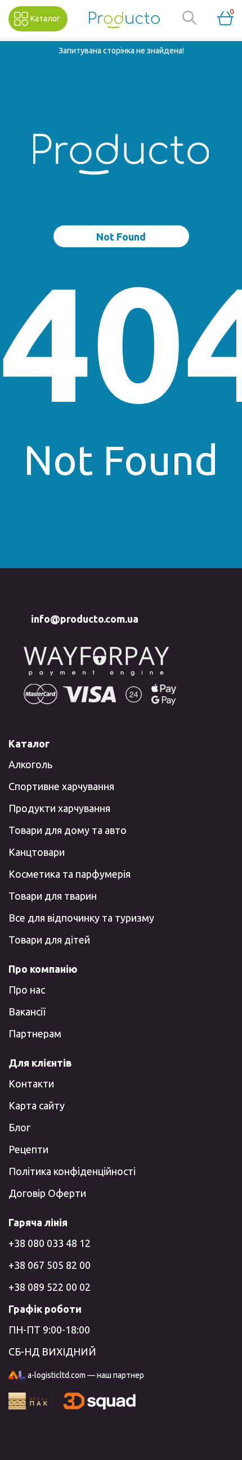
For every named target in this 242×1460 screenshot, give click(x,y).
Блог (19, 1127)
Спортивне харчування (61, 786)
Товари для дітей (49, 939)
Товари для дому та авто (67, 830)
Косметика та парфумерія (69, 873)
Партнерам (34, 1033)
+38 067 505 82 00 (49, 1265)
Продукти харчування (59, 808)
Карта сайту (36, 1105)
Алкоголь (30, 764)
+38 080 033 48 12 (49, 1243)
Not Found (121, 236)
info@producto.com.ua (84, 618)
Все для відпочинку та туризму (81, 917)
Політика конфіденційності (72, 1171)
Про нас (26, 989)
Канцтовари (36, 852)
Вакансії (26, 1011)
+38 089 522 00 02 (49, 1287)
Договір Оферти (47, 1193)
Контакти (31, 1083)
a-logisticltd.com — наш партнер (86, 1375)
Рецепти (28, 1149)
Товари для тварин (52, 895)
